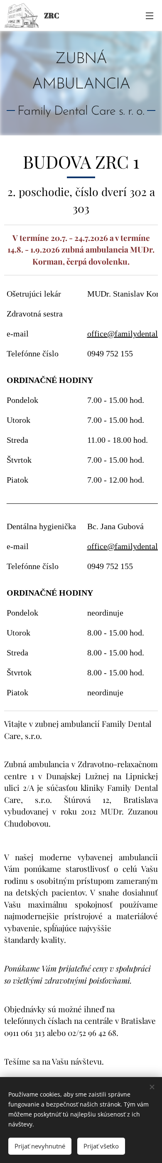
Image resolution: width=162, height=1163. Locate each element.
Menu (149, 15)
